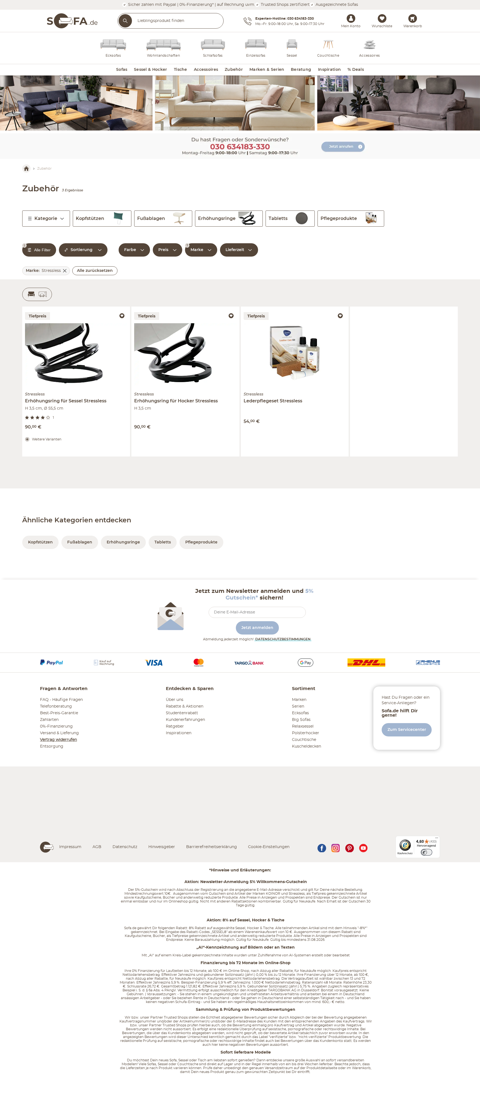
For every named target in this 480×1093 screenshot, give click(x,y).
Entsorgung (51, 746)
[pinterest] (349, 847)
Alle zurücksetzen (95, 271)
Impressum (70, 847)
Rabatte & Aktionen (184, 706)
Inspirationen (178, 733)
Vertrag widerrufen (58, 740)
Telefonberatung (56, 706)
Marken (299, 700)
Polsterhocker (305, 733)
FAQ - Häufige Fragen (61, 700)
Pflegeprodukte (339, 218)
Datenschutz (124, 847)
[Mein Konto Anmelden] (351, 18)
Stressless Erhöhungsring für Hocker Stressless (177, 308)
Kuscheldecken (306, 746)
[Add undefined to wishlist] (122, 315)
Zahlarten (49, 720)
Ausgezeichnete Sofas (336, 4)
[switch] (426, 852)
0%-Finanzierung (56, 726)
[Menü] (436, 839)
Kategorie (45, 218)
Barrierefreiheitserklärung (211, 847)
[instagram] (335, 847)
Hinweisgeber (161, 847)
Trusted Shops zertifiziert (285, 4)
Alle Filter (37, 248)
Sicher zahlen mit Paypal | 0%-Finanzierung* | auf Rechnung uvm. (191, 4)
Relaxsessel (303, 726)
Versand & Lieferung (59, 733)
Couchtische (304, 740)
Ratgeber (175, 726)
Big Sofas (301, 720)
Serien (298, 706)
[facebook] (322, 847)
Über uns (174, 700)
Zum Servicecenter (407, 730)
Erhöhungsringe (217, 218)
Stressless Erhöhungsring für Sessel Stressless (67, 308)
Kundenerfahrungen (185, 720)
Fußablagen (151, 218)
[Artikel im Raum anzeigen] (37, 294)
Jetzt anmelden (257, 628)
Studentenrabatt (182, 713)
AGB (96, 847)
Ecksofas (300, 713)
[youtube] (363, 847)
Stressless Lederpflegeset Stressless (275, 308)
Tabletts (278, 218)
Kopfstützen (90, 218)
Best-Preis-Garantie (59, 713)
